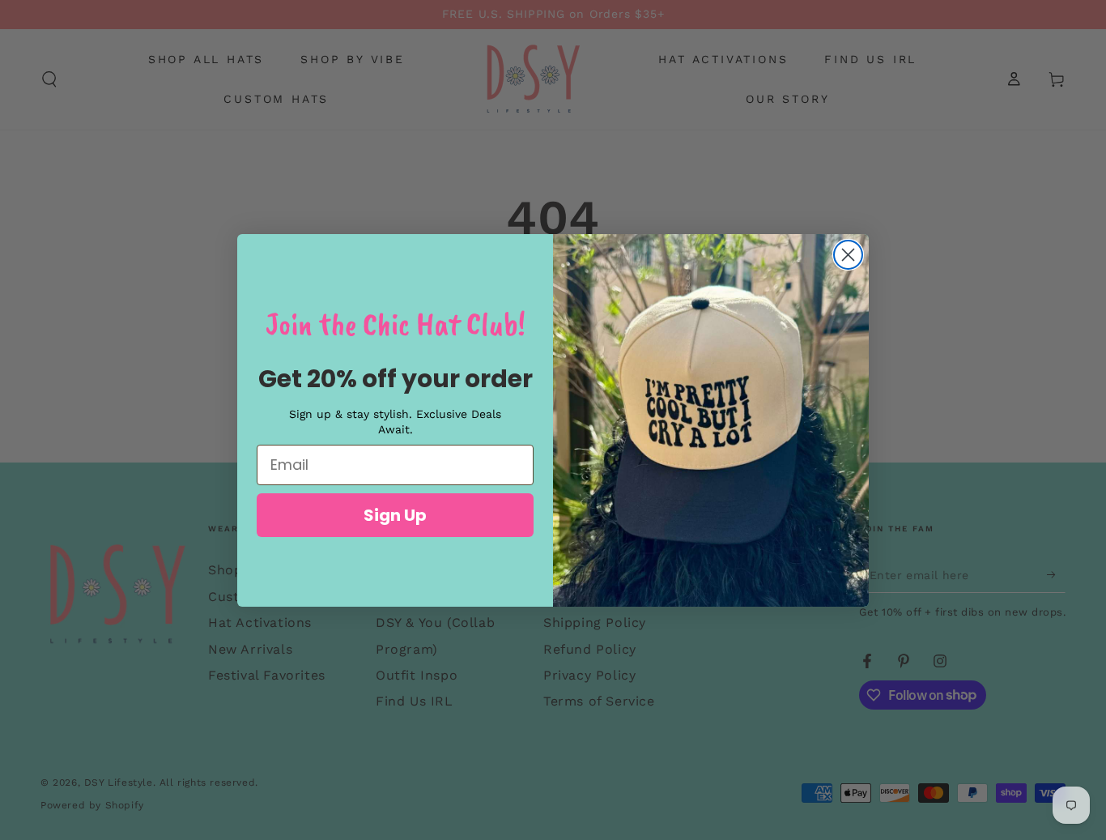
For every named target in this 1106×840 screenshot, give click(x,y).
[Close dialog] (848, 255)
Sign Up (395, 515)
